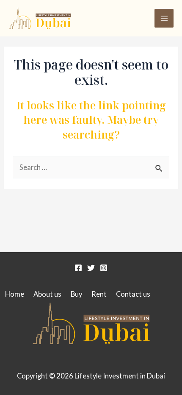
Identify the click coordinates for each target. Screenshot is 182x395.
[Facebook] (78, 268)
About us (47, 294)
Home (14, 294)
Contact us (133, 294)
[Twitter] (91, 268)
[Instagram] (104, 268)
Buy (76, 294)
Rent (99, 294)
